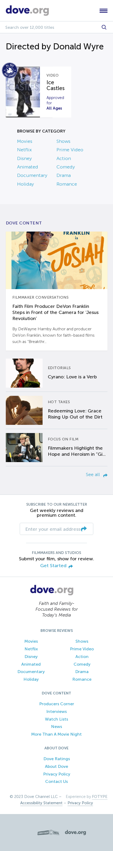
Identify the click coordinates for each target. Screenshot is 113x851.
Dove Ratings (56, 758)
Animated (27, 167)
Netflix (24, 149)
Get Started (53, 565)
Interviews (56, 711)
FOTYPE (99, 796)
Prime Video (69, 149)
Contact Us (56, 781)
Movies (24, 141)
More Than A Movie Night (56, 734)
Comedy (65, 167)
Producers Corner (56, 704)
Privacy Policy (56, 774)
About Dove (56, 766)
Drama (63, 175)
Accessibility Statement (41, 803)
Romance (66, 184)
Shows (63, 141)
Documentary (32, 175)
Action (63, 158)
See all (93, 474)
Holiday (25, 184)
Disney (24, 158)
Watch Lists (56, 719)
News (56, 726)
